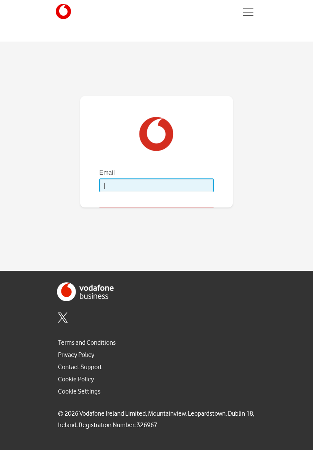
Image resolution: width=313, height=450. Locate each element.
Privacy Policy (76, 354)
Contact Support (80, 367)
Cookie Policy (76, 379)
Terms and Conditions (87, 342)
